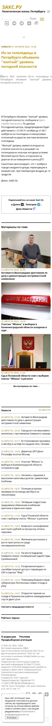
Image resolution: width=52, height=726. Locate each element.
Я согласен (11, 718)
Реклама (24, 636)
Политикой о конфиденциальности (20, 713)
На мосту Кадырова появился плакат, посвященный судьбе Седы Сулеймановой (25, 555)
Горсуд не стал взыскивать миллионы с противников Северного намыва (25, 432)
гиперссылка (30, 656)
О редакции (8, 636)
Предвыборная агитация (16, 639)
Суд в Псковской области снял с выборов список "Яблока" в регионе (25, 377)
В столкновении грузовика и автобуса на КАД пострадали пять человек (25, 442)
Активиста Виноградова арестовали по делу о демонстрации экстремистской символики (24, 275)
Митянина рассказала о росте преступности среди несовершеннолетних (24, 542)
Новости (6, 46)
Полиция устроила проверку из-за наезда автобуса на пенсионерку (21, 491)
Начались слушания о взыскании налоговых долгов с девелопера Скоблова (24, 478)
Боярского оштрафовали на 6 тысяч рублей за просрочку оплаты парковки (24, 529)
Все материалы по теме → (26, 386)
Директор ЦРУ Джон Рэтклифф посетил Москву (22, 453)
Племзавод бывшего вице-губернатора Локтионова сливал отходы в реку (25, 582)
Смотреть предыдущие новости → (26, 606)
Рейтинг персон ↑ (26, 617)
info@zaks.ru (28, 683)
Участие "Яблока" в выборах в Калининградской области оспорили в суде (24, 327)
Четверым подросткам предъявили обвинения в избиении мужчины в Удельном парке (23, 505)
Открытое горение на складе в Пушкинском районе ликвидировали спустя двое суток (26, 596)
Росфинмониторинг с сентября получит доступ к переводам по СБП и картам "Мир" (23, 569)
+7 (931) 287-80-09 (10, 683)
